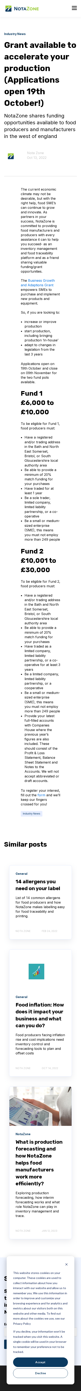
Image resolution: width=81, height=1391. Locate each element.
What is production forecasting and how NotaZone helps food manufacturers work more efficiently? (39, 1163)
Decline (40, 1373)
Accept (40, 1362)
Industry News (31, 813)
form (42, 795)
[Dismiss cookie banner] (66, 1265)
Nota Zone (35, 153)
